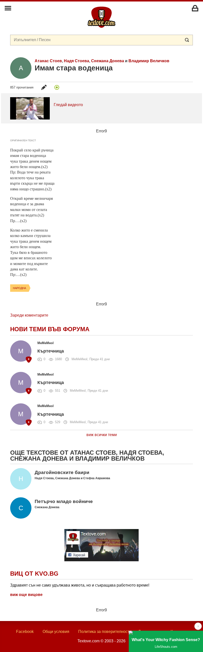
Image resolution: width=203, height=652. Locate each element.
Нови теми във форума (49, 329)
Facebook (25, 631)
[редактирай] (44, 87)
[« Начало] (101, 16)
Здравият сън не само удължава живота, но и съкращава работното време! (79, 585)
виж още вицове (26, 595)
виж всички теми (101, 435)
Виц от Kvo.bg (34, 573)
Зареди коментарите (29, 315)
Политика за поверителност (103, 631)
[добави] (57, 87)
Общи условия (56, 631)
